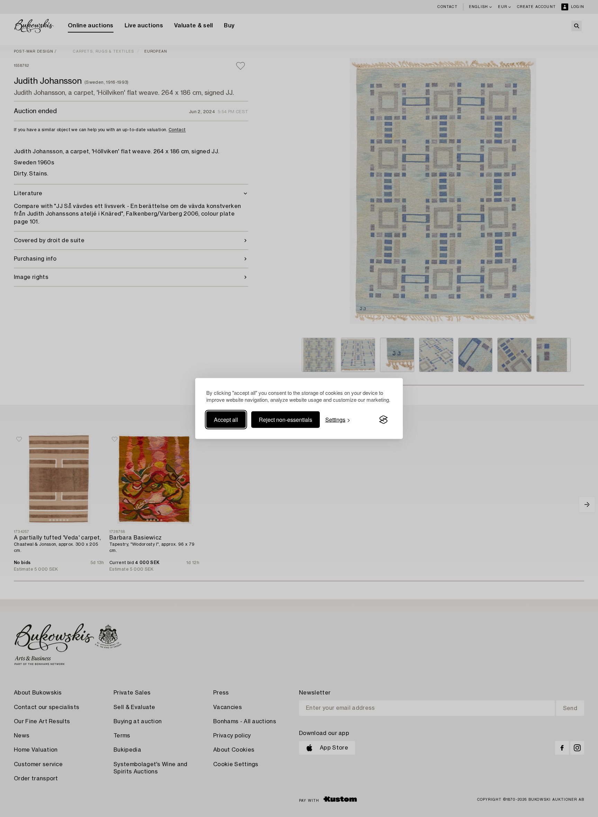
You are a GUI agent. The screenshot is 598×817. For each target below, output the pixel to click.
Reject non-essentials (285, 420)
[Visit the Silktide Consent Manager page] (383, 419)
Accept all (226, 420)
